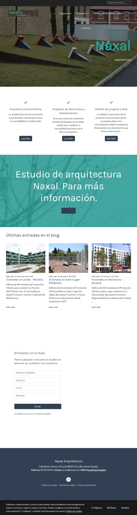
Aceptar (125, 507)
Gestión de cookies (67, 485)
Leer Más (25, 138)
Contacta (68, 210)
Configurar (96, 507)
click (20, 414)
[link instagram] (68, 479)
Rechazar (111, 507)
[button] (65, 13)
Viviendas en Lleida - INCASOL (24, 279)
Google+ (101, 470)
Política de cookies (49, 485)
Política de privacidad (86, 485)
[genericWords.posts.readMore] (25, 257)
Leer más (10, 307)
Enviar (38, 406)
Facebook (92, 470)
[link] (23, 13)
